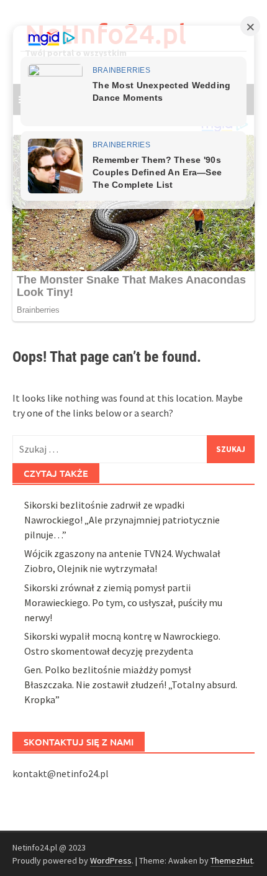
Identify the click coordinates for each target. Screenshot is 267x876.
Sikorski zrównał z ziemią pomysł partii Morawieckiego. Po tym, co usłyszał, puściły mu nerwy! (123, 602)
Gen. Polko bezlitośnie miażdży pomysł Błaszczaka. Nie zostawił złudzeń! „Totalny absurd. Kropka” (130, 684)
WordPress (111, 860)
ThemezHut (231, 860)
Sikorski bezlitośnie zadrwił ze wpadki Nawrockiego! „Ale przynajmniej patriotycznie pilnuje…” (122, 520)
